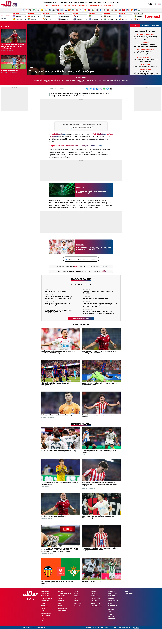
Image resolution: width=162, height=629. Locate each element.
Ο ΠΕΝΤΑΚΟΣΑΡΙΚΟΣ (113, 593)
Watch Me (111, 609)
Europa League (45, 600)
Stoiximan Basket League (65, 593)
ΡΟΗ (47, 5)
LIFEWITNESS (114, 2)
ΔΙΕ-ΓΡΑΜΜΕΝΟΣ (112, 597)
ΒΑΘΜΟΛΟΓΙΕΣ (83, 5)
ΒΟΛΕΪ (66, 2)
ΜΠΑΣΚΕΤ (56, 2)
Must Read (87, 285)
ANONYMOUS (84, 2)
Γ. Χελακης (94, 593)
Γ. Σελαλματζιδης (96, 598)
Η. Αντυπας (94, 605)
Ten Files (127, 591)
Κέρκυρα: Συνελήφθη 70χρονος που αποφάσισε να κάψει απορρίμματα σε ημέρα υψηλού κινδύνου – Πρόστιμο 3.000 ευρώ (145, 74)
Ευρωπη (43, 610)
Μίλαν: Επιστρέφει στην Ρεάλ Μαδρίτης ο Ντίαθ (113, 80)
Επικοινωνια (121, 627)
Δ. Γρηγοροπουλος (96, 607)
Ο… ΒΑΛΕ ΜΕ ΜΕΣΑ (112, 605)
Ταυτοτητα (88, 627)
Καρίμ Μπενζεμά (58, 134)
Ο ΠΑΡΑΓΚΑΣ (111, 598)
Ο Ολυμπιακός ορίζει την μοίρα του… (145, 66)
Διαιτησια (43, 618)
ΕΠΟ (42, 620)
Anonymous (112, 591)
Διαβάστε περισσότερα (81, 318)
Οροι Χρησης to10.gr (111, 627)
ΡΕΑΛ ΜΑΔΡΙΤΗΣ (75, 236)
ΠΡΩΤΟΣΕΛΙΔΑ (102, 5)
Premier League (45, 602)
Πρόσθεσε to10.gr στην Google (82, 128)
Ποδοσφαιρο (45, 591)
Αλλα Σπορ (77, 605)
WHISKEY (136, 627)
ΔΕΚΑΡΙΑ (76, 2)
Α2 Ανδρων (61, 600)
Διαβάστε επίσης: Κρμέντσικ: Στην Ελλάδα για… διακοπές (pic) (75, 145)
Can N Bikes (77, 602)
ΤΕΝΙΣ (71, 2)
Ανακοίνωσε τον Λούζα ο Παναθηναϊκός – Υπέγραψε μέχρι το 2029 (145, 53)
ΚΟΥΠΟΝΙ (60, 5)
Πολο (76, 595)
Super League (45, 593)
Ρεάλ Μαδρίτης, (99, 134)
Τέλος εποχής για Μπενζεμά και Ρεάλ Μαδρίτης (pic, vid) (48, 80)
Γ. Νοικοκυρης (95, 597)
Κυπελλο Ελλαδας (46, 613)
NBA (59, 607)
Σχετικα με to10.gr (98, 627)
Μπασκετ (60, 591)
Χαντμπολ (77, 597)
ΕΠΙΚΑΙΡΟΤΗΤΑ (129, 593)
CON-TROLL (111, 5)
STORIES (110, 615)
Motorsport (78, 603)
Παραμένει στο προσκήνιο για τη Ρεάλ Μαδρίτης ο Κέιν (81, 80)
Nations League (45, 617)
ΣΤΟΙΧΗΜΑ (53, 5)
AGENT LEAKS (111, 595)
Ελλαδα (60, 602)
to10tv (110, 613)
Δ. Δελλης (93, 595)
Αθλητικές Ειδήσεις (75, 271)
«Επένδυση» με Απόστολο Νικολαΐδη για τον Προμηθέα (145, 60)
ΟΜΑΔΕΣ (99, 2)
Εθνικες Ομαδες (45, 615)
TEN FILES (106, 2)
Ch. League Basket (63, 597)
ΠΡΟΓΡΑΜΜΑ (93, 5)
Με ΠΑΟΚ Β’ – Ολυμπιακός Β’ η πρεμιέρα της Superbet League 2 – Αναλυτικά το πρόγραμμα (98, 312)
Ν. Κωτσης (94, 600)
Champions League (46, 598)
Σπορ (76, 591)
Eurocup (60, 598)
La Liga (43, 603)
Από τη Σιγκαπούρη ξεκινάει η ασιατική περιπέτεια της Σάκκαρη (145, 45)
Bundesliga (44, 607)
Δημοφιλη (78, 285)
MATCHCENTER (73, 5)
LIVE (65, 5)
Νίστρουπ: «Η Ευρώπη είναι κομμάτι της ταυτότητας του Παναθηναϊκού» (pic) (145, 38)
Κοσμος (43, 612)
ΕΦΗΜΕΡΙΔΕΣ (111, 616)
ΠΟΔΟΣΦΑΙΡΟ (47, 2)
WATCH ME (92, 2)
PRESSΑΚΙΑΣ (111, 602)
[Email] (110, 88)
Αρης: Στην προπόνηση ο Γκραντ (145, 31)
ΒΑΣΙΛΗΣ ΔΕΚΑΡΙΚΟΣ (113, 600)
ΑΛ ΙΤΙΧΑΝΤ (57, 236)
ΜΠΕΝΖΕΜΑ (66, 236)
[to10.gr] (9, 4)
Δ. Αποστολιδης (95, 603)
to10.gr (52, 88)
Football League (46, 597)
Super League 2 (45, 595)
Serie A (43, 605)
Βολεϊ (76, 593)
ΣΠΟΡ (62, 2)
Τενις (76, 598)
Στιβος (76, 600)
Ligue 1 (43, 608)
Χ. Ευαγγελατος (95, 602)
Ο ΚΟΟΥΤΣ (110, 603)
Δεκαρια (93, 591)
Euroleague (61, 595)
